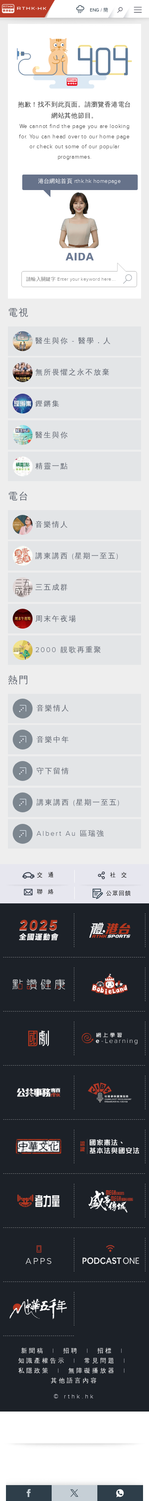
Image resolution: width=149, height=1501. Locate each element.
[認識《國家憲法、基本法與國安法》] (109, 1146)
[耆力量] (38, 1200)
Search (127, 279)
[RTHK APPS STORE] (38, 1254)
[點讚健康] (38, 984)
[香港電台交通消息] (28, 875)
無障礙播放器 (94, 1370)
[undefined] (80, 9)
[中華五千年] (38, 1308)
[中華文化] (38, 1146)
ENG (94, 10)
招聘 (73, 1351)
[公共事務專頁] (38, 1092)
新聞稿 (34, 1351)
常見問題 (102, 1360)
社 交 (119, 875)
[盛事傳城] (109, 1200)
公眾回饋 (119, 893)
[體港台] (109, 930)
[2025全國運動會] (38, 930)
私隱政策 (36, 1370)
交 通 (45, 875)
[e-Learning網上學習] (109, 1038)
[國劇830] (38, 1038)
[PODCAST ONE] (109, 1254)
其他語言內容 (75, 1380)
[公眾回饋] (97, 893)
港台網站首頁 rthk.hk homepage (79, 181)
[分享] (101, 875)
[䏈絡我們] (28, 891)
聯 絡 (45, 892)
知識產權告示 (44, 1360)
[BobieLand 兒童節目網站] (109, 984)
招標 (107, 1351)
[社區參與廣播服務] (109, 1092)
